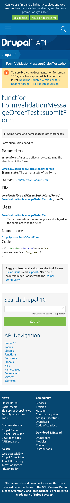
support (33, 272)
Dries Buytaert (44, 494)
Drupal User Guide (13, 433)
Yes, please (20, 17)
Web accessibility (12, 453)
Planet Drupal (10, 402)
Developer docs (11, 437)
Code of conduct (46, 425)
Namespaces (12, 369)
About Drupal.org (12, 461)
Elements (10, 380)
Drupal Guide (10, 430)
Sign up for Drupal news (16, 410)
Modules (41, 441)
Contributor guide (47, 414)
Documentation (12, 425)
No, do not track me (44, 17)
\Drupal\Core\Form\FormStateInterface (28, 168)
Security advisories (13, 414)
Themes (41, 445)
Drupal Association (13, 457)
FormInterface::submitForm (31, 179)
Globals (9, 361)
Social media (10, 406)
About (6, 448)
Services (9, 376)
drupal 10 (9, 55)
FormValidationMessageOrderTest (25, 215)
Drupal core (43, 437)
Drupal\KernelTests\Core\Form (21, 237)
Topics (8, 347)
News (5, 397)
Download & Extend (49, 432)
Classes (9, 350)
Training (41, 406)
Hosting (41, 410)
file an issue (13, 272)
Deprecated (11, 373)
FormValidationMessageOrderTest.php (36, 63)
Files (7, 365)
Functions (10, 354)
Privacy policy (10, 468)
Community (43, 397)
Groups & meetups (47, 418)
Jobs (5, 418)
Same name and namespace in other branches (35, 133)
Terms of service (12, 465)
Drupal (43, 490)
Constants (10, 358)
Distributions (44, 448)
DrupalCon (42, 421)
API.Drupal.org (10, 441)
